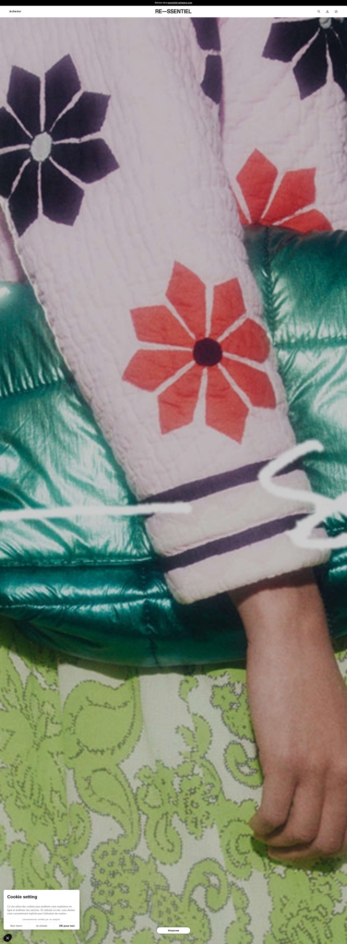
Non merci (16, 925)
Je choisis (41, 925)
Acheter (15, 11)
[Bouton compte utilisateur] (327, 11)
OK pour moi (67, 925)
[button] (7, 938)
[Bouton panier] (336, 11)
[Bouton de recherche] (318, 11)
